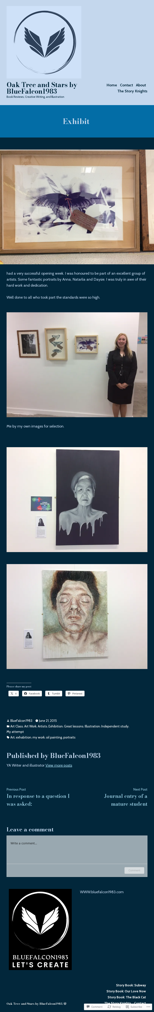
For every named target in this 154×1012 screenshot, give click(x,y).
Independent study (114, 726)
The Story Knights (132, 91)
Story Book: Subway (131, 985)
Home (111, 85)
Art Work (30, 726)
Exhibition (55, 726)
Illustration (92, 726)
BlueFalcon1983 (21, 721)
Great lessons (73, 726)
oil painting (54, 737)
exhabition (23, 737)
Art (12, 737)
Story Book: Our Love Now (126, 991)
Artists (42, 726)
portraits (69, 737)
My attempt (15, 732)
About (141, 85)
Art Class (16, 726)
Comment (134, 870)
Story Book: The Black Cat (127, 997)
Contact (126, 85)
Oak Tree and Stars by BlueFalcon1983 (42, 88)
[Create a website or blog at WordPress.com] (65, 1004)
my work (38, 737)
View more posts (58, 765)
